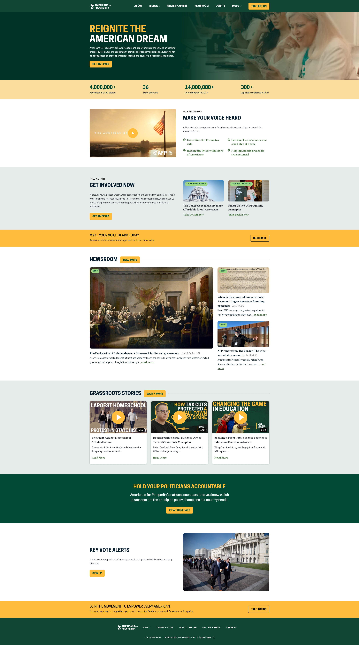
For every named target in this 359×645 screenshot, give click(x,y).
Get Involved (102, 65)
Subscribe (259, 238)
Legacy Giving (188, 628)
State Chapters (177, 6)
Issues (153, 6)
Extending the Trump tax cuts (203, 142)
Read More (130, 260)
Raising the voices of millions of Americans (205, 152)
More (235, 6)
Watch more (155, 394)
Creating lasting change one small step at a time (249, 142)
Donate (220, 6)
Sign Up (97, 573)
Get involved (102, 217)
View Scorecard (179, 510)
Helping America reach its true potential (247, 152)
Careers (231, 628)
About (138, 6)
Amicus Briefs (211, 628)
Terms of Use (165, 628)
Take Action (260, 7)
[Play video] (133, 133)
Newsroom (202, 6)
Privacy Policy (207, 638)
